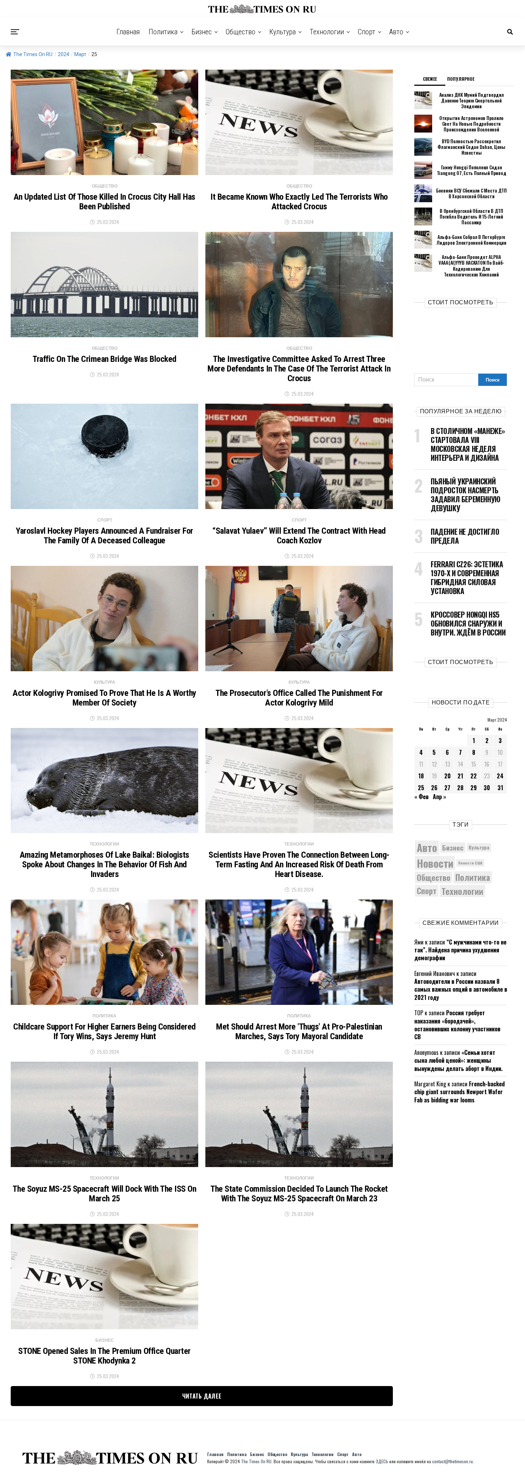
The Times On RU (32, 54)
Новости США (470, 863)
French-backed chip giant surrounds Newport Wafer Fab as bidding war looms (459, 1092)
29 (473, 787)
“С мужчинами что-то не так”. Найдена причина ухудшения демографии (460, 950)
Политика (163, 32)
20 (447, 776)
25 (421, 787)
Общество (240, 32)
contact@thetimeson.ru (452, 1461)
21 (460, 776)
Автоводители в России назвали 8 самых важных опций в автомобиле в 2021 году (460, 989)
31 (500, 787)
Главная (128, 32)
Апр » (439, 796)
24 (500, 776)
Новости (435, 863)
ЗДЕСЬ (382, 1461)
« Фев (421, 796)
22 (473, 776)
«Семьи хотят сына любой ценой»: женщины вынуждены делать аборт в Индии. (458, 1060)
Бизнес (201, 32)
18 (421, 776)
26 (434, 787)
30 (487, 787)
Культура (282, 32)
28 (460, 787)
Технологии (327, 32)
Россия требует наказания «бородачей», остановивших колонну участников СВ (457, 1024)
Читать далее (202, 1396)
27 (447, 787)
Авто (396, 32)
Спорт (366, 32)
